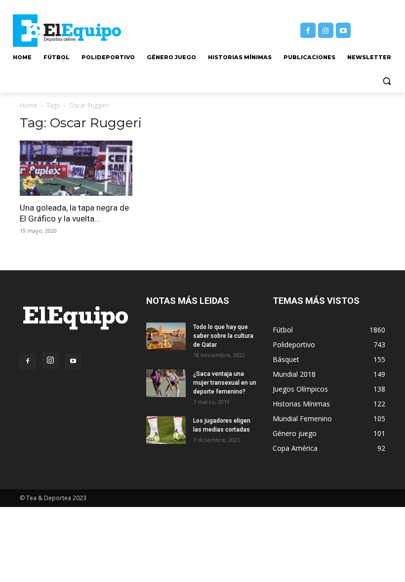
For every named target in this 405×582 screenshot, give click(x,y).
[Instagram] (325, 30)
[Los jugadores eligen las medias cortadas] (166, 430)
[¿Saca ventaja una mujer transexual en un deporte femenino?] (166, 383)
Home (28, 105)
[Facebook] (308, 30)
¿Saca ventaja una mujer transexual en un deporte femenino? (224, 382)
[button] (386, 81)
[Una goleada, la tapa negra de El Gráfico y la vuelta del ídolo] (76, 168)
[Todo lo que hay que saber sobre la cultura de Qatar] (166, 336)
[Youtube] (343, 30)
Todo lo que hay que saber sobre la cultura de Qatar (223, 336)
